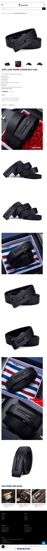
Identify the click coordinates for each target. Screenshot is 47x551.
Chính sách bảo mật (27, 527)
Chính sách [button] (26, 525)
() (45, 5)
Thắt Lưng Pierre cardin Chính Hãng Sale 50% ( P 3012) (38, 505)
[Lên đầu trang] (44, 547)
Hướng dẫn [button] (3, 525)
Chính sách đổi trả (27, 530)
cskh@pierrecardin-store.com (8, 542)
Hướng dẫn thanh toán (5, 528)
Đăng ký (25, 518)
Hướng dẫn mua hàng (5, 527)
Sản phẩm (3, 518)
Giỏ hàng (25, 519)
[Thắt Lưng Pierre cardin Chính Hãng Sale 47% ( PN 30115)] (23, 496)
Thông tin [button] (3, 513)
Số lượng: (3, 94)
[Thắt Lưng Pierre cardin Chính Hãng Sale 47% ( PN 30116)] (8, 496)
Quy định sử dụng (27, 531)
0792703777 (5, 540)
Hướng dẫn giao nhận (5, 530)
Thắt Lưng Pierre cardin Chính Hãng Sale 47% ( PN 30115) (23, 505)
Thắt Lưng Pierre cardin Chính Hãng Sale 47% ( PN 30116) (8, 505)
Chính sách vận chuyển (28, 528)
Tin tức (2, 519)
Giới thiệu (3, 517)
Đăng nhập (42, 1)
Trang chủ (3, 515)
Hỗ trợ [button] (25, 513)
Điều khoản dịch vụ (4, 531)
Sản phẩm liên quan (11, 486)
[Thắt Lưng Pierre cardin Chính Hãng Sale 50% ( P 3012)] (39, 496)
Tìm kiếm (25, 515)
